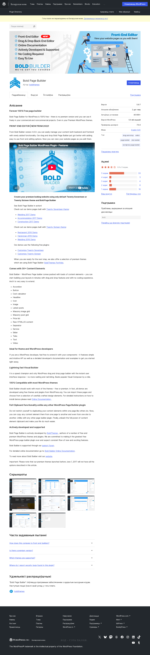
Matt (119, 620)
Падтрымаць (96, 623)
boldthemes (34, 85)
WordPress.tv (69, 627)
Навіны (12, 620)
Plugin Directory (15, 12)
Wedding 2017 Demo (27, 214)
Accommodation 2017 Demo (30, 218)
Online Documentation (41, 399)
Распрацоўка (64, 95)
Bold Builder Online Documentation (60, 451)
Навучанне (67, 616)
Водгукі (34, 95)
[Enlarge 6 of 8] (91, 499)
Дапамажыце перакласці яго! (96, 18)
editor (137, 135)
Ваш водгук (106, 194)
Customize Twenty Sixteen (29, 254)
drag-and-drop (128, 135)
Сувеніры (94, 627)
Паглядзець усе (133, 194)
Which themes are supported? (22, 558)
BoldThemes (52, 433)
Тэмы (38, 620)
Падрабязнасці (18, 95)
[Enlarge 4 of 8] (33, 499)
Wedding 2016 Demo (27, 239)
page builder (125, 140)
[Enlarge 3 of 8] (91, 481)
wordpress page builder (131, 145)
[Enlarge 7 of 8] (33, 516)
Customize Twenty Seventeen (31, 250)
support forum (48, 445)
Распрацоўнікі (68, 623)
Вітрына (39, 616)
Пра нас (12, 616)
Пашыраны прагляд (110, 151)
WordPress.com (123, 616)
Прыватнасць (14, 627)
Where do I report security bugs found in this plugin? (31, 565)
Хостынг (12, 623)
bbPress (120, 623)
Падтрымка (135, 95)
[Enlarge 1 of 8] (33, 481)
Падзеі (92, 620)
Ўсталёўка (48, 95)
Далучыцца (94, 616)
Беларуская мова (38, 640)
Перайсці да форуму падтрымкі (115, 223)
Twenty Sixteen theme (56, 227)
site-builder (135, 140)
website (48, 456)
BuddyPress (122, 627)
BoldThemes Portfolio (53, 263)
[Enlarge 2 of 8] (62, 481)
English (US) (136, 130)
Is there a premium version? (21, 550)
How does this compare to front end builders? (29, 543)
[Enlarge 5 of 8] (62, 499)
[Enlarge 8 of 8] (62, 516)
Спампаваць (133, 83)
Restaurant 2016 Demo (28, 232)
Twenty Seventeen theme (57, 209)
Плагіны (39, 623)
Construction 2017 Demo (28, 221)
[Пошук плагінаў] (34, 26)
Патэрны (39, 627)
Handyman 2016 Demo (28, 236)
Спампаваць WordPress (134, 4)
